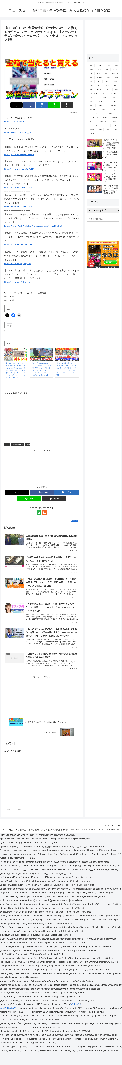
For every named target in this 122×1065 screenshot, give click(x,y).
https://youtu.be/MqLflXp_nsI (17, 263)
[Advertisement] (41, 49)
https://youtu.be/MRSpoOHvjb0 (19, 154)
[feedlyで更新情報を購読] (39, 512)
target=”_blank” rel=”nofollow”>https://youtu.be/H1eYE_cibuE (33, 226)
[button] (67, 105)
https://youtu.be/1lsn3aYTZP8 (18, 244)
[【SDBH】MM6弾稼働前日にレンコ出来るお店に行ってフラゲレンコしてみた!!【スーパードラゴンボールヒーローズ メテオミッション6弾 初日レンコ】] (41, 354)
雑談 (28, 444)
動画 (8, 444)
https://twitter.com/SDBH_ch (17, 132)
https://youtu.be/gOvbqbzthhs (18, 282)
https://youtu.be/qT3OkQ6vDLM (19, 207)
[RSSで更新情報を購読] (44, 512)
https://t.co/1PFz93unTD (15, 121)
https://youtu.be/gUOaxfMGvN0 (19, 169)
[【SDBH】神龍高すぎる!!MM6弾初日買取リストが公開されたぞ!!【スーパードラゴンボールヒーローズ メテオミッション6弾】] (67, 354)
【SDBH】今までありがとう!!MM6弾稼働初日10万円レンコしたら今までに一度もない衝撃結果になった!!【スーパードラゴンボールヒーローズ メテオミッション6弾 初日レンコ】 (15, 370)
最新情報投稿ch (18, 444)
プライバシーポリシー (111, 826)
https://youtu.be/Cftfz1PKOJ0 (18, 187)
